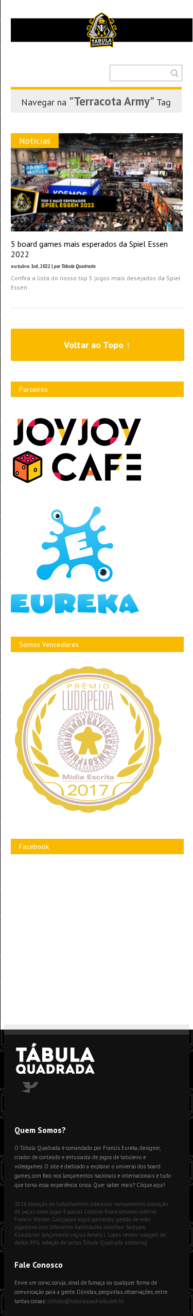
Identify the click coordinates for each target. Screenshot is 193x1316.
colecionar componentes (117, 1203)
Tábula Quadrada (103, 1242)
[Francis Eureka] (75, 611)
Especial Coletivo (83, 1211)
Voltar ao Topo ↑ (97, 345)
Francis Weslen (32, 1219)
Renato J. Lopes (104, 1234)
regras (78, 1234)
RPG (35, 1242)
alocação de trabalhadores (58, 1203)
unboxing (136, 1242)
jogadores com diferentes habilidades (58, 1227)
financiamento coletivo (130, 1211)
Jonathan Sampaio (124, 1227)
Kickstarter (27, 1234)
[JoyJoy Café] (77, 482)
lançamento (55, 1234)
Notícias (34, 141)
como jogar (49, 1211)
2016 (20, 1203)
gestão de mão (133, 1219)
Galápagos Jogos (70, 1219)
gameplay (103, 1219)
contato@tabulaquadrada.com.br (85, 1301)
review (130, 1234)
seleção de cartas (61, 1242)
